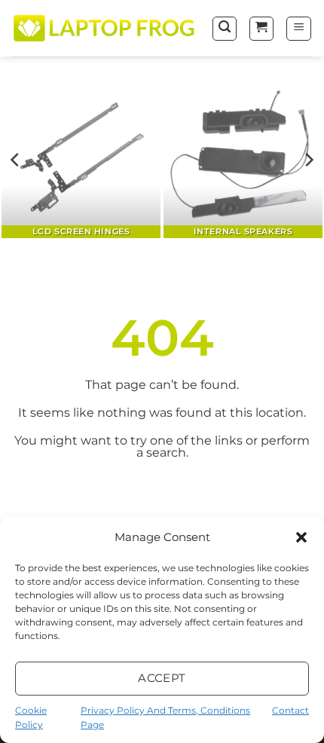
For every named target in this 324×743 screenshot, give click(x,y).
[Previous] (16, 160)
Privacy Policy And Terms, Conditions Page (165, 717)
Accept (162, 678)
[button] (301, 537)
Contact (290, 710)
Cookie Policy (31, 717)
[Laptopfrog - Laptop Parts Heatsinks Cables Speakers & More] (105, 28)
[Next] (308, 160)
